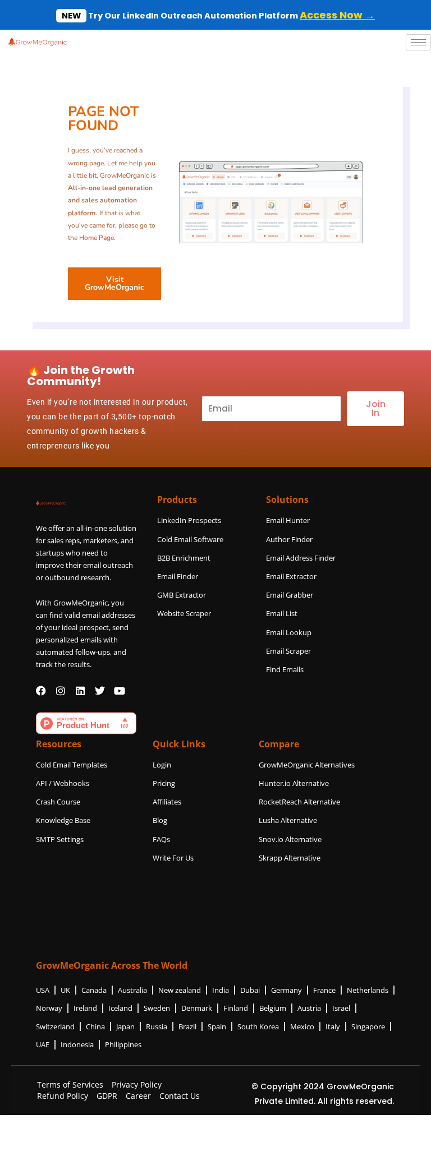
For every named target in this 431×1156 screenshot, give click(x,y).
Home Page (96, 237)
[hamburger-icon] (418, 42)
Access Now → (337, 15)
